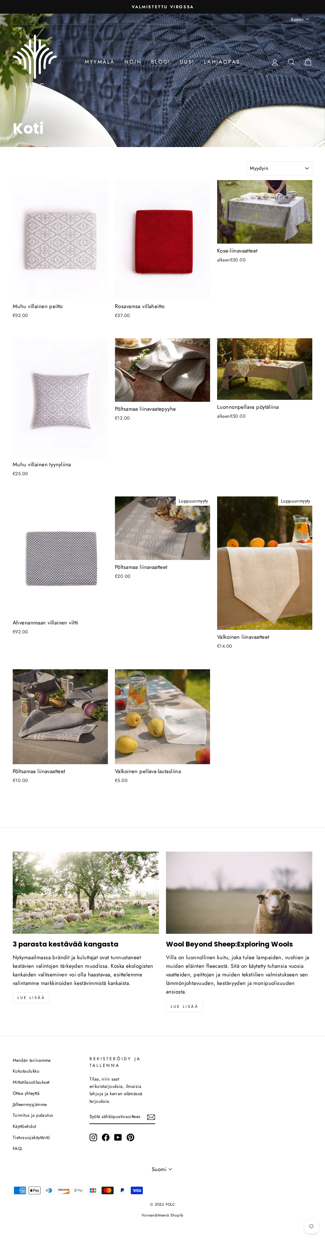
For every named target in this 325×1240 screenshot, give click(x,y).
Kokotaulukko (26, 1071)
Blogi (160, 61)
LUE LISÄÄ (184, 1006)
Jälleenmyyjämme (30, 1104)
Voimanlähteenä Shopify (162, 1215)
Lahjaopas (222, 61)
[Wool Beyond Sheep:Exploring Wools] (239, 893)
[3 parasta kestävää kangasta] (86, 893)
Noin (133, 61)
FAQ (17, 1148)
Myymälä (100, 61)
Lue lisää (31, 998)
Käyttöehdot (24, 1126)
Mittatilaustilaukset (31, 1082)
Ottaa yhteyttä (26, 1093)
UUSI (187, 61)
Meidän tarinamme (32, 1060)
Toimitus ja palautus (33, 1115)
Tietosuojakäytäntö (31, 1137)
